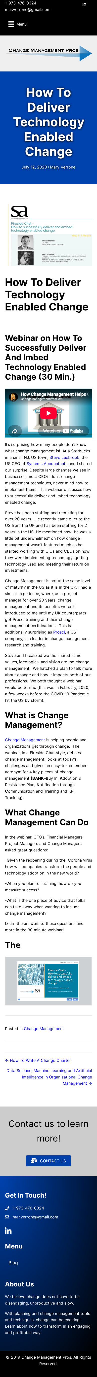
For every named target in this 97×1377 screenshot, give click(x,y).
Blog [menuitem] (13, 1262)
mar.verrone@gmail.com (27, 9)
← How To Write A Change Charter (38, 1060)
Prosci (59, 632)
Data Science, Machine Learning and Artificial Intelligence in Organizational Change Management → (49, 1077)
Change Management (25, 739)
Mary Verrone (62, 167)
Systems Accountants (47, 463)
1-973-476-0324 (20, 2)
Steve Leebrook (64, 457)
